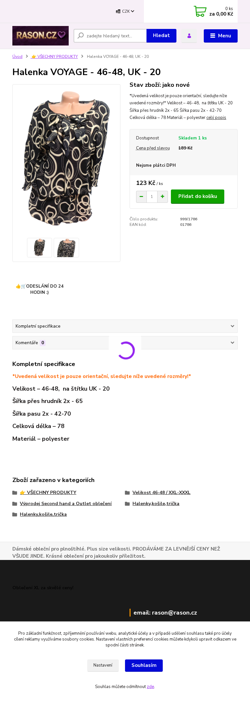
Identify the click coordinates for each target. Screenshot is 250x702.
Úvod (17, 56)
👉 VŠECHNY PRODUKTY (54, 56)
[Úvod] (40, 36)
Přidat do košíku (197, 196)
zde (150, 687)
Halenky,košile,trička (155, 503)
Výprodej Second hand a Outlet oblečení (66, 503)
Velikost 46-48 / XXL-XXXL (161, 492)
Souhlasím (144, 665)
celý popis (216, 118)
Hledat (161, 35)
